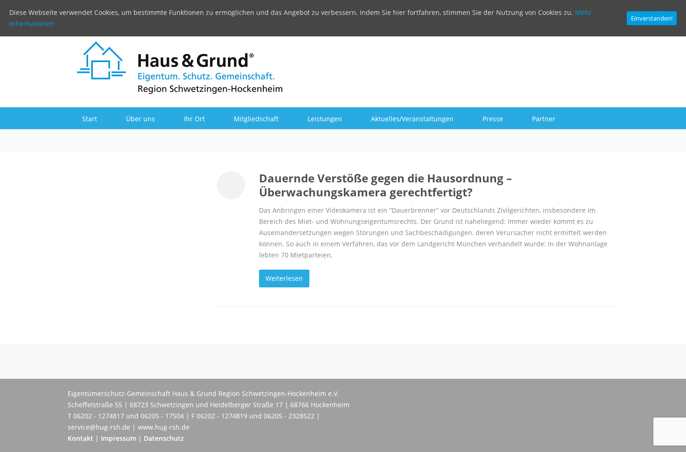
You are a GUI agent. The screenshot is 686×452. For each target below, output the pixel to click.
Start (89, 118)
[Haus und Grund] (176, 90)
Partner (543, 118)
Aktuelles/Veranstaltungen (412, 118)
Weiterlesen (284, 278)
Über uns (140, 118)
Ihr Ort (194, 118)
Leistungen (325, 118)
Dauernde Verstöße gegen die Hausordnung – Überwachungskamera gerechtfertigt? (385, 185)
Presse (493, 118)
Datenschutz (164, 438)
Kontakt (80, 438)
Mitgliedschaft (256, 118)
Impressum (118, 438)
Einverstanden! (651, 18)
